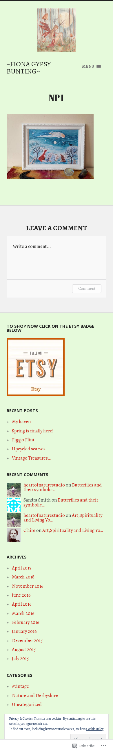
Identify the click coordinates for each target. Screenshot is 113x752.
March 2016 (23, 613)
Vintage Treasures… (31, 458)
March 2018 (23, 577)
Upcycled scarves (28, 448)
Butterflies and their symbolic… (60, 502)
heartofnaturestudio (44, 485)
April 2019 (22, 568)
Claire (29, 530)
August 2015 (24, 649)
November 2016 (27, 586)
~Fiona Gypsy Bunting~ (29, 67)
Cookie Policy (94, 729)
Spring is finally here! (33, 430)
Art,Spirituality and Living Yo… (72, 530)
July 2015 (20, 658)
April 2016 (22, 604)
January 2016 (24, 631)
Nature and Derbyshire (35, 695)
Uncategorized (27, 704)
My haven (21, 421)
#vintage (20, 686)
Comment (86, 288)
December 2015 (27, 640)
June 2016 (21, 595)
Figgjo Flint (23, 439)
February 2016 (25, 622)
